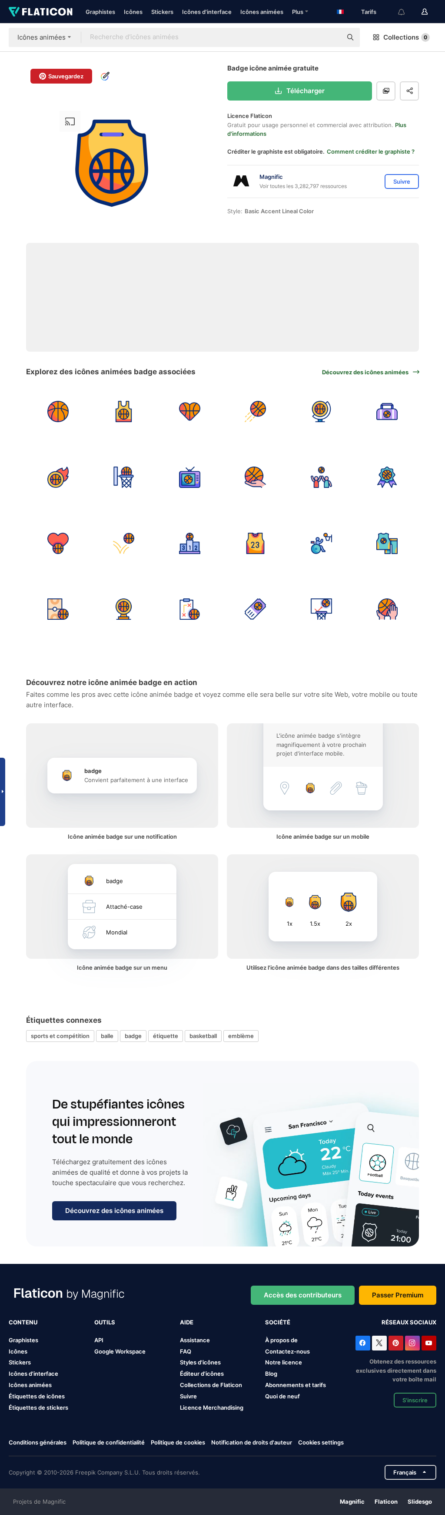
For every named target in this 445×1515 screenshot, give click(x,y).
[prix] (387, 477)
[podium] (189, 543)
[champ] (58, 609)
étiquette (165, 1035)
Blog (271, 1373)
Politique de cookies (178, 1442)
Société (277, 1322)
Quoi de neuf (282, 1396)
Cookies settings (321, 1442)
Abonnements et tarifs (295, 1384)
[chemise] (124, 411)
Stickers (162, 11)
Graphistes (100, 11)
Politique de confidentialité (109, 1442)
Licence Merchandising (211, 1407)
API (98, 1340)
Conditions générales (37, 1442)
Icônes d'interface (207, 11)
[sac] (387, 411)
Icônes (133, 11)
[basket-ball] (58, 411)
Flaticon (386, 1501)
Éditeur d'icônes (202, 1373)
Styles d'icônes (200, 1362)
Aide (186, 1322)
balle (107, 1035)
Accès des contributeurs (303, 1295)
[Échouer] (321, 609)
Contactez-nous (287, 1351)
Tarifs (368, 11)
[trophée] (124, 609)
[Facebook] (362, 1343)
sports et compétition (60, 1035)
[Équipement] (387, 543)
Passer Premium (397, 1295)
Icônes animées (261, 11)
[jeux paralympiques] (321, 543)
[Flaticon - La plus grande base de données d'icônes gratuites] (41, 12)
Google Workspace (120, 1351)
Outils (104, 1322)
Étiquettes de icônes (37, 1396)
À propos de (281, 1340)
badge (133, 1035)
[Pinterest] (396, 1343)
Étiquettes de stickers (38, 1407)
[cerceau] (124, 477)
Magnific (352, 1501)
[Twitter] (379, 1343)
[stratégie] (189, 609)
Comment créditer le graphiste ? (371, 151)
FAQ (185, 1351)
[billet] (255, 609)
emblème (241, 1035)
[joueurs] (321, 477)
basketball (203, 1035)
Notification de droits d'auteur (251, 1442)
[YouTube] (429, 1343)
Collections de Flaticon (211, 1384)
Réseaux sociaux (409, 1322)
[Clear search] (331, 37)
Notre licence (283, 1362)
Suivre (188, 1396)
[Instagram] (412, 1343)
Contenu (23, 1322)
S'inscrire (415, 1400)
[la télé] (189, 477)
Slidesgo (420, 1501)
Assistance (195, 1340)
